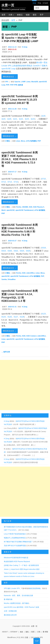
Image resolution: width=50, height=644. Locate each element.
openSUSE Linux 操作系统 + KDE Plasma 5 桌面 (21, 607)
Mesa (23, 141)
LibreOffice (30, 273)
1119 (3, 119)
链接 (28, 15)
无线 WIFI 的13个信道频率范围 (15, 546)
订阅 (38, 632)
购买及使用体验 (35, 588)
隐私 (27, 632)
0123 (43, 314)
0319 (3, 251)
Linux (28, 82)
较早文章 (5, 352)
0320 (10, 251)
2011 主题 (24, 637)
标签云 (20, 15)
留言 (35, 15)
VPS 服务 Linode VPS (12, 588)
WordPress (11, 637)
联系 (33, 632)
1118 (43, 116)
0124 (3, 317)
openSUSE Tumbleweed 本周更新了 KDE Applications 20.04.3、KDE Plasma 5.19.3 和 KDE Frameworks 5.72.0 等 (19, 159)
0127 (16, 317)
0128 (22, 317)
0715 (16, 182)
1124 (33, 119)
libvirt (3, 210)
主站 (34, 3)
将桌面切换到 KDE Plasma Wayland (17, 561)
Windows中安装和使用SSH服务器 (16, 558)
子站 (39, 3)
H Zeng (24, 47)
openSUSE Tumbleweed (24, 210)
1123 (27, 119)
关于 (41, 15)
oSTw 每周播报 (31, 141)
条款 (21, 632)
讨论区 (45, 3)
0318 (43, 248)
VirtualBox (12, 279)
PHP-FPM (13, 85)
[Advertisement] (25, 385)
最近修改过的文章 (10, 615)
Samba (4, 279)
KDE (30, 207)
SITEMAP (13, 632)
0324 (22, 251)
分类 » (11, 15)
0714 (10, 182)
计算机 (7, 141)
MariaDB (34, 82)
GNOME (25, 207)
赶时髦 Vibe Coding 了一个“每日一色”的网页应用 (21, 565)
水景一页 (7, 5)
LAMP (23, 82)
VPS (6, 82)
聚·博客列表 (8, 599)
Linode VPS (38, 637)
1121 (15, 119)
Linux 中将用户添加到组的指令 (15, 534)
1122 (21, 119)
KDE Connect (31, 336)
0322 (16, 251)
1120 (9, 119)
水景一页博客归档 (10, 611)
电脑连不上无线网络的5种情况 (15, 538)
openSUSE (11, 210)
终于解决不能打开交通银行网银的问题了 (18, 542)
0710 (43, 179)
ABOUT (5, 632)
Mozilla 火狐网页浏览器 (12, 603)
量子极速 (25, 603)
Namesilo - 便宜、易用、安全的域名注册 (18, 595)
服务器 (20, 85)
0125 (10, 317)
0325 (28, 251)
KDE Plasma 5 (38, 207)
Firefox (18, 207)
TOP (37, 641)
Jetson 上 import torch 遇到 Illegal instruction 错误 (21, 569)
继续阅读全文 (9, 77)
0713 (3, 182)
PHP (7, 85)
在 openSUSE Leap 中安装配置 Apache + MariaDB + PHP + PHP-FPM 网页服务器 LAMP (19, 38)
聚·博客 (45, 632)
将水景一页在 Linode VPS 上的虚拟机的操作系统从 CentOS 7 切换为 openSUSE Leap (24, 65)
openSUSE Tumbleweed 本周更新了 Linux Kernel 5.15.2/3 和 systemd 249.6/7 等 (19, 99)
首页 (3, 15)
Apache (17, 82)
